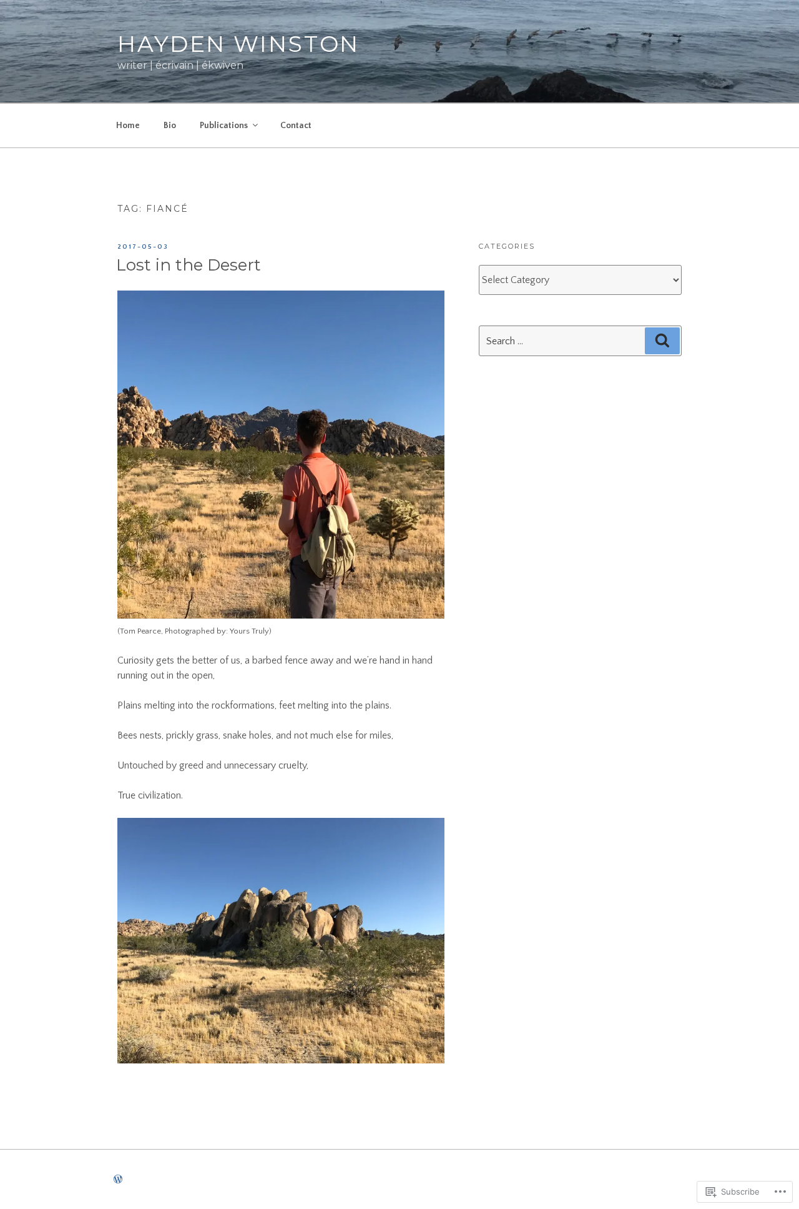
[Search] (662, 340)
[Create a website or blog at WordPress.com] (118, 1180)
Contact (295, 126)
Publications (224, 126)
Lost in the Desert (188, 265)
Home (128, 126)
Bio (170, 126)
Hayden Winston (238, 43)
